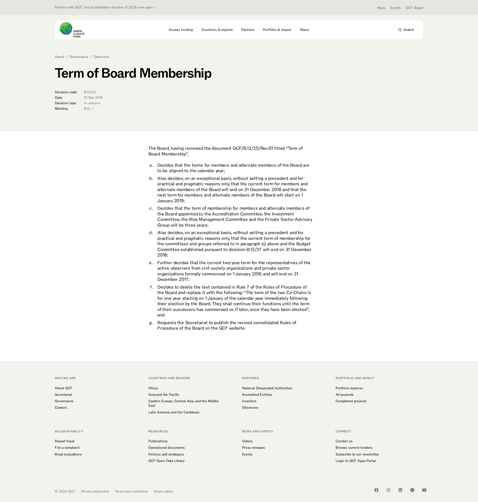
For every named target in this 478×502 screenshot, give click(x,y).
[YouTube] (424, 490)
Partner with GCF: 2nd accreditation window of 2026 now (104, 7)
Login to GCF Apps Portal (356, 461)
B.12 (87, 108)
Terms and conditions (131, 491)
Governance (79, 57)
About (59, 57)
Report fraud (64, 441)
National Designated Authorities (267, 388)
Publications (158, 441)
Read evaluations (68, 454)
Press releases (253, 448)
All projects (345, 395)
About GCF (63, 388)
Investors (249, 401)
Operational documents (166, 448)
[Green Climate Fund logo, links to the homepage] (75, 30)
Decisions (101, 57)
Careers (61, 407)
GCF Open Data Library (166, 461)
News (381, 7)
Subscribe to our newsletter (357, 454)
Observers (250, 407)
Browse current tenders (354, 448)
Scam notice (163, 491)
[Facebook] (376, 490)
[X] (412, 490)
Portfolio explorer (349, 388)
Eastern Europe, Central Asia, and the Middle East (183, 403)
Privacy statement (95, 491)
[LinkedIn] (400, 490)
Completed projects (351, 401)
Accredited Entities (257, 395)
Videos (247, 441)
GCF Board (414, 7)
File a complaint (67, 448)
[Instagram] (388, 490)
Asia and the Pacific (163, 395)
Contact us (344, 441)
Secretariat (63, 395)
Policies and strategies (166, 454)
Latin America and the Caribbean (173, 412)
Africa (153, 388)
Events (395, 7)
